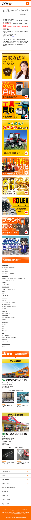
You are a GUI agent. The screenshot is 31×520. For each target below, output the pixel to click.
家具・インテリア (6, 313)
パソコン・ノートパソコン (8, 280)
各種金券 (4, 309)
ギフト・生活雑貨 (6, 304)
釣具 (3, 328)
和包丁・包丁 (5, 265)
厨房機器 (4, 319)
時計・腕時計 (5, 271)
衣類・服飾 (4, 330)
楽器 (3, 326)
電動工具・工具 (5, 287)
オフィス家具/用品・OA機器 (8, 317)
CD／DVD (4, 298)
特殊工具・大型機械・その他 (8, 289)
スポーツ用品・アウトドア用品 (9, 337)
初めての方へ (5, 479)
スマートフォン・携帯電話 (8, 273)
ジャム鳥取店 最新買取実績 (15, 390)
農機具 (3, 291)
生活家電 (4, 282)
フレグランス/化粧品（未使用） (9, 306)
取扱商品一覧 (6, 471)
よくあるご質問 (6, 500)
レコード (4, 300)
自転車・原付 (5, 322)
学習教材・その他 (6, 344)
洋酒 (3, 293)
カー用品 (4, 324)
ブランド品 (4, 269)
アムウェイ (4, 339)
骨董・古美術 (5, 315)
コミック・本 (5, 295)
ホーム (3, 475)
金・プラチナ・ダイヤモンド (8, 267)
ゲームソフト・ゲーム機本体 (8, 302)
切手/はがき (4, 311)
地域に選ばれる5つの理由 (9, 487)
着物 (3, 333)
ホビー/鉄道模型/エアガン (7, 335)
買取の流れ (5, 491)
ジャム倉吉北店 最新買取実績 (15, 447)
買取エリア (14, 37)
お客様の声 (5, 495)
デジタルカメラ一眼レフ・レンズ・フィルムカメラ (13, 278)
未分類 (3, 346)
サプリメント (5, 341)
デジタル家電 (5, 276)
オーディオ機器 (5, 284)
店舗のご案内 (5, 504)
